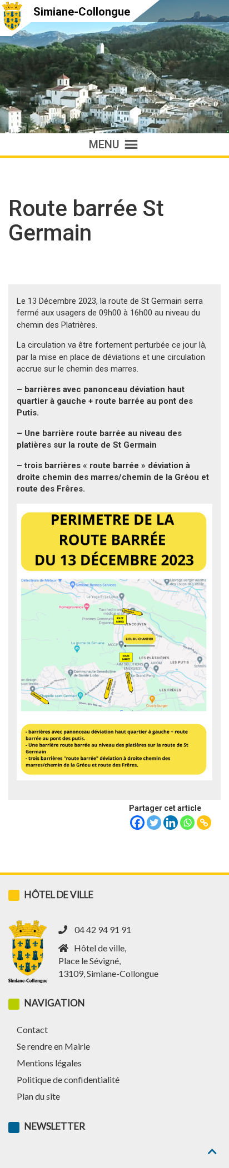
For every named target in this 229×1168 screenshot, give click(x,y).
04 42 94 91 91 (102, 929)
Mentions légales (49, 1062)
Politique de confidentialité (68, 1079)
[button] (104, 144)
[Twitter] (154, 822)
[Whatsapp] (187, 822)
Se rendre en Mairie (53, 1046)
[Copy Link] (204, 822)
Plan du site (38, 1096)
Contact (32, 1029)
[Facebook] (137, 822)
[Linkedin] (170, 822)
